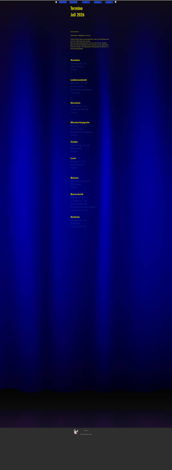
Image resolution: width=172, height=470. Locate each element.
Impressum (86, 430)
